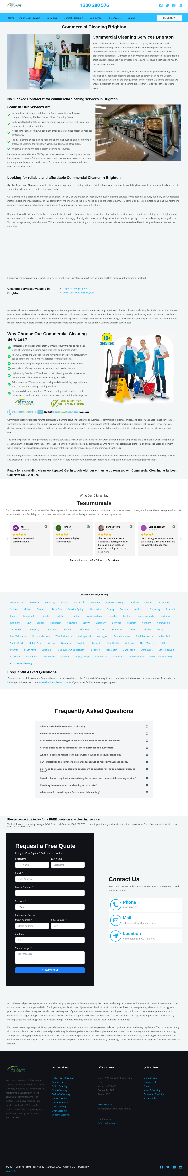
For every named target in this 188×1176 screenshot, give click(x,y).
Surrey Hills (16, 629)
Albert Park (165, 636)
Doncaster (55, 622)
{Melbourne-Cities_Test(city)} (71, 649)
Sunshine (134, 602)
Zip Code (19, 933)
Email (18, 872)
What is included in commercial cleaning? (63, 726)
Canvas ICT (11, 1170)
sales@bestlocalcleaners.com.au (55, 682)
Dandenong (129, 649)
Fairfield (45, 615)
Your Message (22, 948)
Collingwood (84, 636)
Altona (64, 602)
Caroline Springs (76, 609)
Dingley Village (82, 656)
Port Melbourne (122, 636)
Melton (27, 609)
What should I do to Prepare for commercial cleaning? (70, 792)
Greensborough (146, 615)
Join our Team (150, 1077)
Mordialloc (118, 656)
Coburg (110, 609)
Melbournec (83, 629)
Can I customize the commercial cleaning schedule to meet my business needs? (84, 761)
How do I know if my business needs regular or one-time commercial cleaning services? (88, 778)
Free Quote (115, 17)
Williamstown (17, 602)
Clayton (65, 656)
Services (19, 900)
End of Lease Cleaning (161, 656)
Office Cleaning (166, 649)
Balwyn (86, 622)
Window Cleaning (60, 1114)
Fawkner (127, 615)
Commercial (96, 17)
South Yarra (30, 649)
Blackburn (101, 622)
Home (11, 17)
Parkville (146, 629)
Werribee (95, 602)
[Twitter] (167, 5)
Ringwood (72, 622)
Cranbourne (147, 649)
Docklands (100, 629)
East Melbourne (18, 636)
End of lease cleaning (29, 17)
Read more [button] (103, 552)
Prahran (14, 649)
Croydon (67, 629)
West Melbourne (64, 636)
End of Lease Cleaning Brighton (78, 292)
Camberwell (51, 629)
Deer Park (57, 609)
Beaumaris (31, 656)
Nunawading (163, 622)
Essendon (112, 615)
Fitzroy (159, 629)
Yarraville (34, 602)
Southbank (117, 629)
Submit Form (50, 970)
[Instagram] (174, 5)
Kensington (102, 636)
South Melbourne (144, 636)
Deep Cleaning (59, 1106)
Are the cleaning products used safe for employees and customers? (77, 747)
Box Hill (41, 622)
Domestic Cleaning (73, 17)
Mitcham (131, 622)
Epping (13, 615)
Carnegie (96, 642)
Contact (131, 17)
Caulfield (46, 649)
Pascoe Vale (29, 615)
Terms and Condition (154, 1094)
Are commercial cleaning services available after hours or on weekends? (80, 740)
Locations (52, 17)
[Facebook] (161, 5)
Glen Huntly (113, 642)
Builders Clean (136, 656)
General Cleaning (60, 1102)
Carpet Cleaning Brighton (75, 288)
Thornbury (155, 609)
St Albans (41, 609)
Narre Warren (147, 642)
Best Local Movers (107, 1123)
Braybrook (164, 602)
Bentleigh (81, 642)
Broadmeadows (94, 615)
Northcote (139, 609)
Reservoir (171, 609)
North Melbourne (41, 636)
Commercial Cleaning (21, 663)
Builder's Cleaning (61, 1094)
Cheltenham (49, 656)
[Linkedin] (180, 5)
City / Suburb (57, 919)
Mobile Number (23, 886)
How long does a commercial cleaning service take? (68, 785)
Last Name (56, 858)
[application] (41, 17)
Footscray (50, 602)
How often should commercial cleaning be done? (67, 733)
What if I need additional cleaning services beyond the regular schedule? (80, 754)
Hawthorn (165, 615)
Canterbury (33, 629)
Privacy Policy (151, 1098)
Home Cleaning (59, 1098)
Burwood (116, 622)
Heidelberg (60, 615)
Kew (28, 622)
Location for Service (25, 914)
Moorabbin (111, 649)
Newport (148, 602)
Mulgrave (129, 642)
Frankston (15, 656)
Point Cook (78, 602)
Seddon (14, 609)
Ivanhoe (76, 615)
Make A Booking (152, 1090)
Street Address (22, 919)
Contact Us (149, 1086)
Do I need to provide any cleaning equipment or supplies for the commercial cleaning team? (87, 769)
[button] (180, 540)
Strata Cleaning (59, 1090)
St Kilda (163, 642)
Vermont (146, 622)
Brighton (95, 649)
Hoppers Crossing (114, 602)
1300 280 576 (94, 5)
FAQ (9, 682)
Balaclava (66, 642)
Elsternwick (101, 656)
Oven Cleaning (59, 1110)
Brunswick (95, 609)
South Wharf (16, 642)
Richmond (15, 622)
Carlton (132, 629)
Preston (124, 609)
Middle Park (35, 642)
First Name (20, 858)
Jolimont (51, 642)
